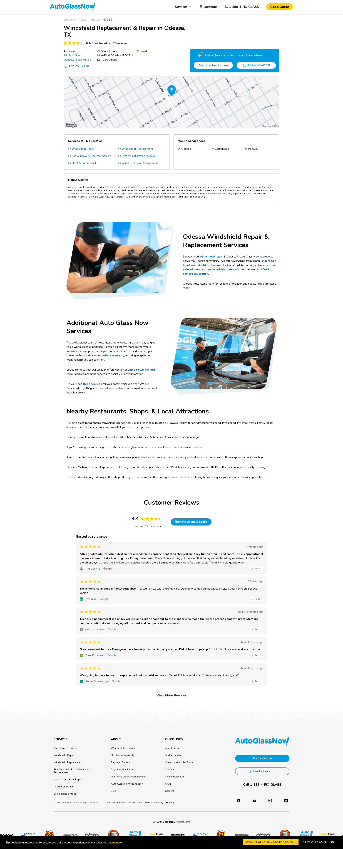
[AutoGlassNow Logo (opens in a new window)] (133, 835)
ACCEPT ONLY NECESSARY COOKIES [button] (270, 842)
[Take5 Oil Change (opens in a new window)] (47, 835)
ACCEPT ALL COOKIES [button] (314, 842)
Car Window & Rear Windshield (91, 156)
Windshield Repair (83, 149)
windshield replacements (208, 265)
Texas (82, 20)
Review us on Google (191, 522)
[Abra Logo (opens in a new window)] (90, 835)
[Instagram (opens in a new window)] (270, 800)
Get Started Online (213, 65)
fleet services (92, 384)
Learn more (115, 843)
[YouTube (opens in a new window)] (254, 800)
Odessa (95, 20)
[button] (183, 6)
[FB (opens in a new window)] (238, 800)
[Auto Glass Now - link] (72, 6)
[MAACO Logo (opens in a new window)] (26, 835)
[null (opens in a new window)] (285, 800)
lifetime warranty (112, 355)
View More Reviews (171, 695)
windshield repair (211, 257)
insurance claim (77, 351)
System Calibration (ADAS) (139, 156)
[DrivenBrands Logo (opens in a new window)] (154, 835)
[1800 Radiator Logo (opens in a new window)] (112, 835)
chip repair (268, 261)
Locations (70, 20)
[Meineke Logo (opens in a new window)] (176, 835)
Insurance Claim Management (140, 163)
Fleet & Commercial (84, 163)
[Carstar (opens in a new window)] (69, 835)
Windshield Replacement (137, 149)
